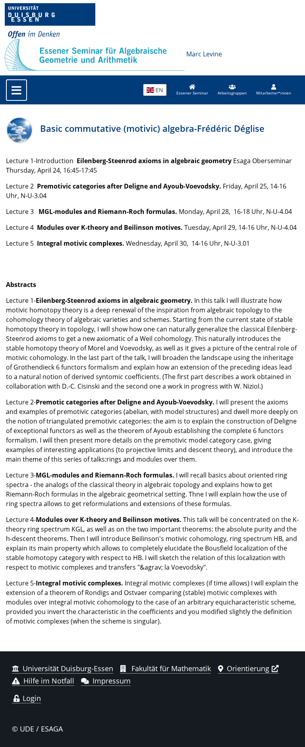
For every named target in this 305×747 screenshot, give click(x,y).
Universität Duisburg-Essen (68, 668)
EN (158, 90)
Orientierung (248, 668)
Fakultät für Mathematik (170, 668)
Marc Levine (204, 54)
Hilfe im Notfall (48, 680)
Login (31, 698)
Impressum (112, 680)
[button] (232, 90)
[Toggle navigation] (16, 90)
